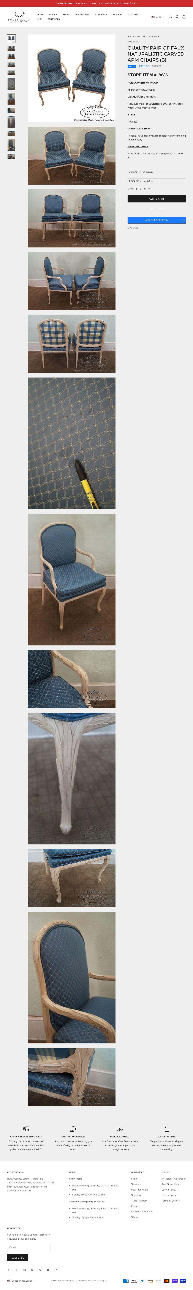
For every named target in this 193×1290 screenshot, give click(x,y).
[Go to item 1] (11, 38)
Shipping (136, 1195)
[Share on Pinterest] (145, 189)
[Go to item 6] (11, 84)
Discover (133, 14)
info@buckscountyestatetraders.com (27, 1186)
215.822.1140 (22, 1190)
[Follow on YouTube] (47, 1270)
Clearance (101, 14)
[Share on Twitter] (140, 189)
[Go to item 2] (11, 48)
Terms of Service (170, 1200)
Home (40, 14)
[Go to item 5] (11, 73)
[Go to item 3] (11, 56)
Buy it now (156, 208)
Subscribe (18, 1257)
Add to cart (156, 198)
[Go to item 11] (11, 145)
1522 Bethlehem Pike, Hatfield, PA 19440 (30, 1182)
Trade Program (139, 1200)
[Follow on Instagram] (24, 1270)
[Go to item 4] (11, 64)
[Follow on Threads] (32, 1270)
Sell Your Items (139, 1189)
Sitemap (135, 1217)
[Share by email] (149, 189)
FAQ (39, 19)
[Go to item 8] (11, 110)
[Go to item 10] (11, 133)
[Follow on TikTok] (55, 1270)
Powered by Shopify (97, 1281)
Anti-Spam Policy (170, 1184)
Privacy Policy (168, 1195)
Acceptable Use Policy (173, 1178)
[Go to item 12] (11, 156)
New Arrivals (82, 14)
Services (117, 14)
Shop (66, 14)
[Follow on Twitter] (16, 1270)
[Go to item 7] (11, 99)
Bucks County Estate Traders (143, 36)
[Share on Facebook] (136, 189)
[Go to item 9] (11, 122)
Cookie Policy (168, 1189)
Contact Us (53, 19)
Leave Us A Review (141, 1211)
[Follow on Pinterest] (40, 1270)
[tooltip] (183, 221)
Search (53, 14)
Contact (135, 1206)
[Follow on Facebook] (8, 1270)
